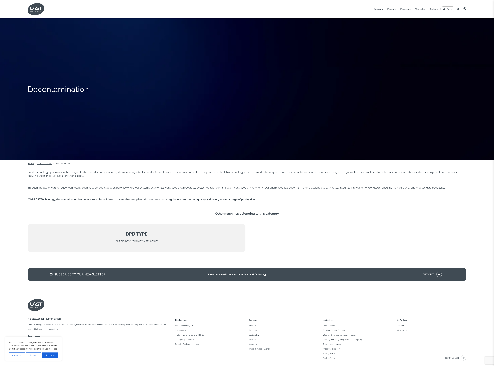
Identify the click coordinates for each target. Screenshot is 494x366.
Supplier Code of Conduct (334, 330)
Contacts (400, 326)
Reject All (34, 355)
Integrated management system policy (339, 335)
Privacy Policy (329, 353)
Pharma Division (44, 163)
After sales (253, 340)
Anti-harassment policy (332, 344)
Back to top (455, 358)
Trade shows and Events (259, 349)
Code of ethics (329, 326)
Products (253, 330)
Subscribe (432, 274)
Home (31, 163)
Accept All (50, 355)
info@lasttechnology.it (191, 344)
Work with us (402, 330)
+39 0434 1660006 (186, 340)
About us (253, 326)
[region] (33, 349)
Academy (253, 344)
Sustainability (254, 335)
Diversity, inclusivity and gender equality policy (342, 340)
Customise (16, 355)
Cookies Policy (329, 358)
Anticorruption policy (331, 349)
